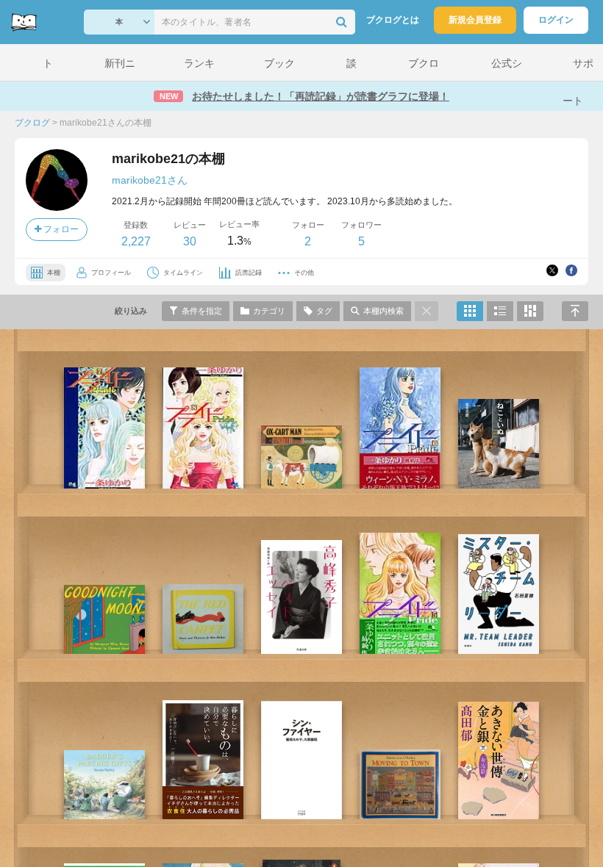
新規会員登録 (475, 20)
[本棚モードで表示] (470, 311)
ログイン (556, 20)
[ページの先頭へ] (575, 311)
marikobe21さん (150, 180)
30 (189, 241)
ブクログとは (392, 20)
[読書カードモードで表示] (530, 311)
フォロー (60, 229)
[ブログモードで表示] (500, 311)
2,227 (136, 241)
